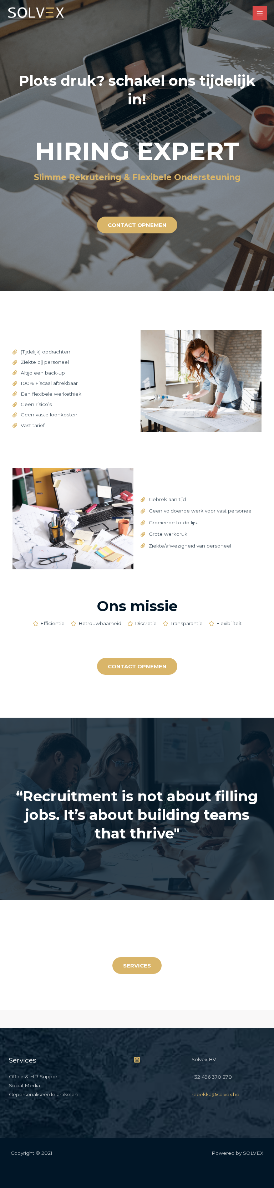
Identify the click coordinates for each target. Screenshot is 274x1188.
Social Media (24, 1085)
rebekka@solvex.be (215, 1094)
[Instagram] (137, 1059)
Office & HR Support (34, 1076)
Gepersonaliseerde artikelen (43, 1094)
